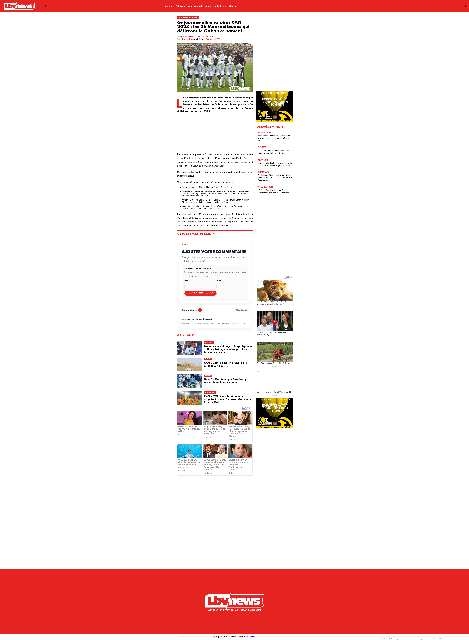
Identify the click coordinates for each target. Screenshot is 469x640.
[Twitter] (466, 6)
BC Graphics (252, 637)
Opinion (233, 6)
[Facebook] (461, 6)
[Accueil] (234, 595)
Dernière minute (269, 127)
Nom (186, 280)
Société (168, 6)
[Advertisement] (215, 133)
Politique (180, 6)
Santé (208, 6)
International (195, 6)
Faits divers (220, 6)
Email (218, 280)
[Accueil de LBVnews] (19, 10)
